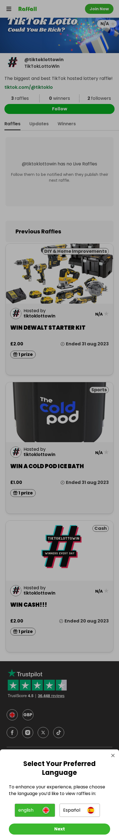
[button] (35, 810)
